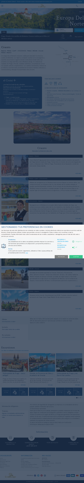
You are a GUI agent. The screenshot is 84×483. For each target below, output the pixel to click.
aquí (26, 253)
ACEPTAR (76, 257)
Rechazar (61, 257)
